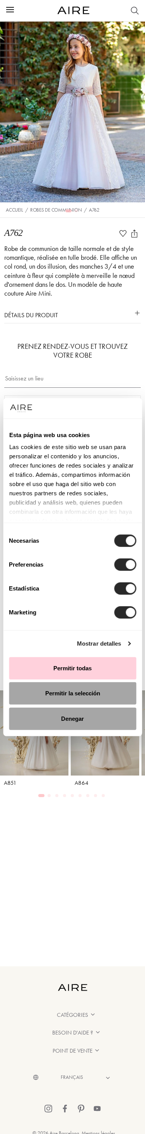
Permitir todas (72, 668)
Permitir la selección (72, 693)
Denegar (72, 718)
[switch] (125, 564)
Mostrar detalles (99, 643)
